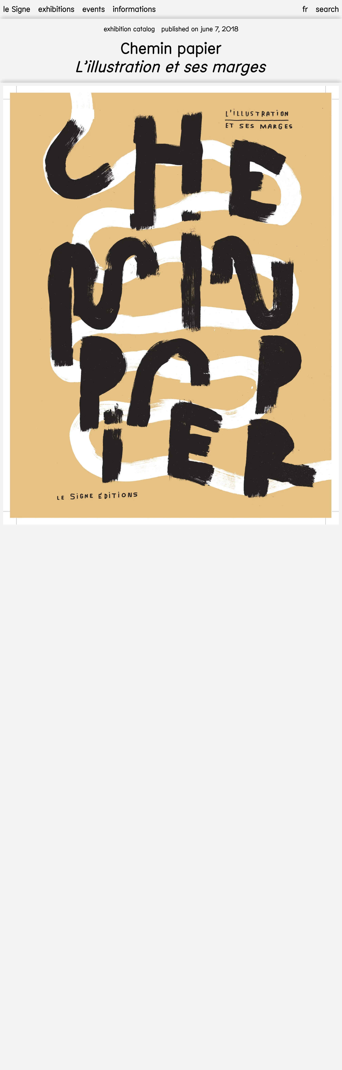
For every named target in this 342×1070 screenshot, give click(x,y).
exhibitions (56, 9)
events (93, 9)
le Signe (16, 9)
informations (134, 9)
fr (305, 9)
